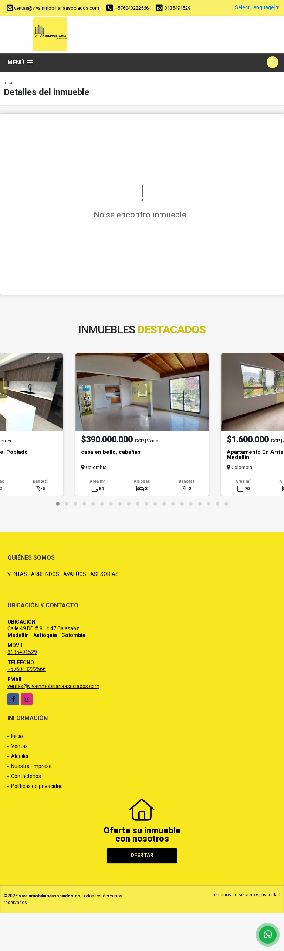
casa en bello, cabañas (111, 452)
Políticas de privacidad (37, 786)
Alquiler (20, 756)
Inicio (9, 82)
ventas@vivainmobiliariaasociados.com (53, 686)
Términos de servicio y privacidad (246, 894)
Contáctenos (26, 776)
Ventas (19, 746)
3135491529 (177, 8)
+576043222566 (132, 8)
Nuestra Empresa (31, 766)
